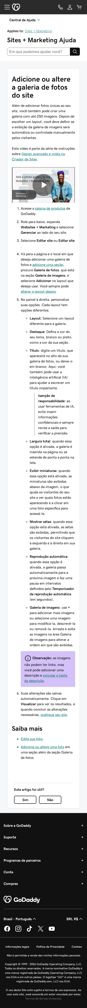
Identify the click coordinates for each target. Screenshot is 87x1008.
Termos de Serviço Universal (43, 998)
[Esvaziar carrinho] (79, 7)
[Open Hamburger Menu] (5, 7)
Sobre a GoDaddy (17, 825)
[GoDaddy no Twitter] (40, 931)
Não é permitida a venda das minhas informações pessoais (43, 955)
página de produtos (50, 208)
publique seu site (54, 714)
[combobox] (38, 52)
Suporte (10, 837)
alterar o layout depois (38, 291)
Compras (11, 883)
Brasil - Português (18, 919)
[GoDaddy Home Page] (22, 899)
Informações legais (17, 946)
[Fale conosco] (60, 7)
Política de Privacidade (50, 946)
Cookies (77, 946)
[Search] (75, 52)
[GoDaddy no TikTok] (29, 931)
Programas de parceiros (22, 860)
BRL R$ (72, 919)
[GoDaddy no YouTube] (51, 931)
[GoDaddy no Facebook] (7, 931)
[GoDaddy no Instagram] (18, 931)
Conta (8, 872)
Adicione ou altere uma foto (42, 747)
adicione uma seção (47, 264)
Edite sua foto (32, 739)
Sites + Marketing (38, 31)
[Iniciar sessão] (70, 7)
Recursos (11, 848)
